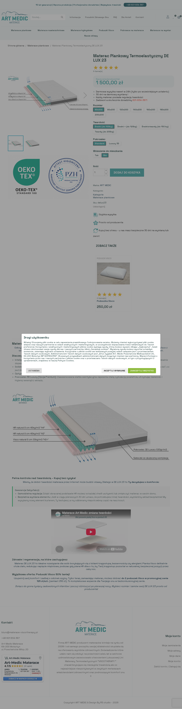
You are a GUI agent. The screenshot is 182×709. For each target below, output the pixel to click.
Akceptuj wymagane (114, 370)
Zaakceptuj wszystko (142, 370)
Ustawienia (34, 370)
